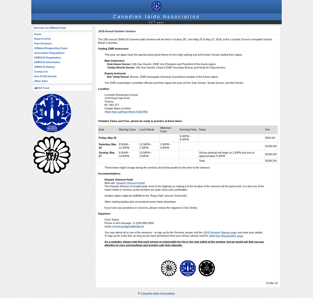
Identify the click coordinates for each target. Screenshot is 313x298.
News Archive (42, 38)
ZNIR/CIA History (44, 67)
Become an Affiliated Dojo (50, 28)
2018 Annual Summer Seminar (117, 31)
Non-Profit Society (45, 76)
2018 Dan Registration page (226, 235)
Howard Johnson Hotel (130, 183)
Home (37, 34)
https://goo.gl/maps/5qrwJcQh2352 (126, 111)
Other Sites (41, 81)
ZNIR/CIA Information (47, 62)
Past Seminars (43, 43)
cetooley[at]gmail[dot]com (128, 226)
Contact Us (41, 71)
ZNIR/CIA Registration (47, 57)
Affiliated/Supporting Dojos (51, 48)
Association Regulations (49, 53)
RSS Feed (43, 88)
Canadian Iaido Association (156, 16)
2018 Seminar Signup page (220, 232)
